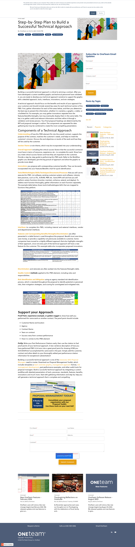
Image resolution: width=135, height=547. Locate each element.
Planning (48, 34)
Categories (107, 127)
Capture (21, 34)
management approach (62, 365)
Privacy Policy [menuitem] (29, 537)
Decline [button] (101, 13)
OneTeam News (100, 113)
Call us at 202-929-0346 (67, 526)
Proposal (28, 34)
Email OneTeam (101, 526)
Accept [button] (93, 13)
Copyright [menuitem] (21, 537)
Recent (89, 127)
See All (88, 120)
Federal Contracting (38, 34)
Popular (98, 127)
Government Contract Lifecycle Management (99, 110)
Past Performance (57, 34)
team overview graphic (43, 365)
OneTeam (23, 31)
